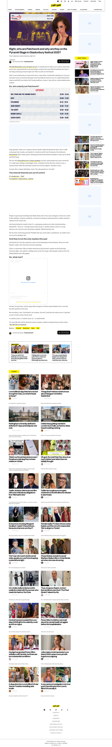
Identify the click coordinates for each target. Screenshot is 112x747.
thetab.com (53, 741)
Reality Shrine (72, 9)
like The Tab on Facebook (17, 325)
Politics (45, 9)
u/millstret (14, 179)
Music (33, 328)
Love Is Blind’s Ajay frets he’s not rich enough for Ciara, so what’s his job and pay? (23, 394)
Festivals (18, 328)
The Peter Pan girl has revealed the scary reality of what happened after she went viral (96, 163)
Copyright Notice (56, 727)
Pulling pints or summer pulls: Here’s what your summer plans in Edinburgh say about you (39, 357)
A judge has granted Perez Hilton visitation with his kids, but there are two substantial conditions (23, 654)
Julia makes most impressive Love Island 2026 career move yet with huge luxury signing (55, 654)
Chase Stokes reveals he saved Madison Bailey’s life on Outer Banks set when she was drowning (55, 558)
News (10, 9)
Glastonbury (13, 154)
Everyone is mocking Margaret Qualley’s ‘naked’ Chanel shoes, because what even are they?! (21, 526)
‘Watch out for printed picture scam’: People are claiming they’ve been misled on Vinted (23, 459)
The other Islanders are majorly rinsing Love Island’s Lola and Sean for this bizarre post (97, 138)
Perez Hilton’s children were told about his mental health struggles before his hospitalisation (54, 622)
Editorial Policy (56, 724)
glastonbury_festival (26, 179)
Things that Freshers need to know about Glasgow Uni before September (55, 394)
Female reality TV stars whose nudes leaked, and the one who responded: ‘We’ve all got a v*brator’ (56, 526)
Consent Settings (56, 730)
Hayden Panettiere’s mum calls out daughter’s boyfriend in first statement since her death (97, 88)
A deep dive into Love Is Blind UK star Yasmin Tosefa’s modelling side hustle (23, 686)
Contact (86, 1)
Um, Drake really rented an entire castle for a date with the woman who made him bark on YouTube (23, 590)
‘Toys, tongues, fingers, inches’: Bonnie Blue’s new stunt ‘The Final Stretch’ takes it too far (55, 590)
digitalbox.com (57, 745)
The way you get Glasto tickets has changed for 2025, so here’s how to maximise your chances (59, 357)
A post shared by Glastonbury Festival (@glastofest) (28, 301)
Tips (99, 1)
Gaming (38, 9)
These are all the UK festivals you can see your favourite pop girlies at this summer (19, 357)
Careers (56, 718)
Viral (38, 328)
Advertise (93, 1)
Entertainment (19, 9)
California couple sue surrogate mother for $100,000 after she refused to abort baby (56, 492)
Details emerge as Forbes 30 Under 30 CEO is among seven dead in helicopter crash (97, 80)
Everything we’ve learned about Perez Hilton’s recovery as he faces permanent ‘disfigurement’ (97, 72)
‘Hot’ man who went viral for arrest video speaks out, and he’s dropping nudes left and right (23, 558)
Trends (30, 9)
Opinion (54, 9)
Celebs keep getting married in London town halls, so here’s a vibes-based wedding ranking (55, 426)
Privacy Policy (56, 733)
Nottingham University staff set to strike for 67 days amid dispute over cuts (23, 426)
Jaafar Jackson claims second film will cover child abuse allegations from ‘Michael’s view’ (23, 492)
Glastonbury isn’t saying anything (29, 160)
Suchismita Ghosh (18, 61)
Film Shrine (83, 9)
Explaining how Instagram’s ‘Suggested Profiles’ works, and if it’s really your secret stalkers (97, 180)
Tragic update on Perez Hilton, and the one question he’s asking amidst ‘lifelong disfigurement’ (96, 64)
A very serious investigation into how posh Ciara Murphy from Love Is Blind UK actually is (55, 686)
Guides (62, 9)
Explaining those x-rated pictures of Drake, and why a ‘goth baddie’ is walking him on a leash (97, 172)
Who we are (78, 1)
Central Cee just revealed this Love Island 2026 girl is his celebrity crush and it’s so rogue (23, 622)
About (56, 715)
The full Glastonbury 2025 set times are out (23, 67)
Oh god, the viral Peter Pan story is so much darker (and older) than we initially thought (56, 459)
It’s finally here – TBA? (16, 176)
